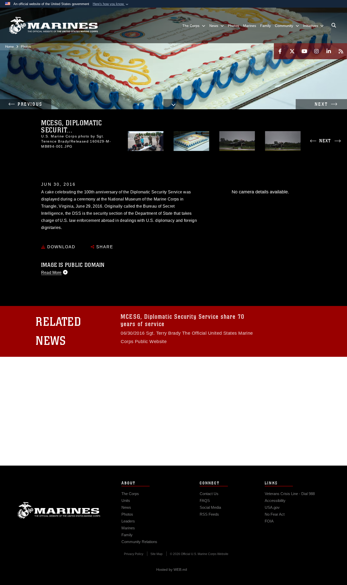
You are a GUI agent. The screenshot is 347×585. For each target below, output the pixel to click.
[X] (292, 51)
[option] (146, 141)
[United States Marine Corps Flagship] (53, 25)
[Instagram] (316, 51)
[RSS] (341, 51)
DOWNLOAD (60, 247)
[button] (111, 4)
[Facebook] (280, 51)
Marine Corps (59, 510)
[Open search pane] (333, 25)
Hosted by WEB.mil (171, 569)
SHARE (104, 247)
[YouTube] (304, 51)
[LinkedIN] (329, 51)
